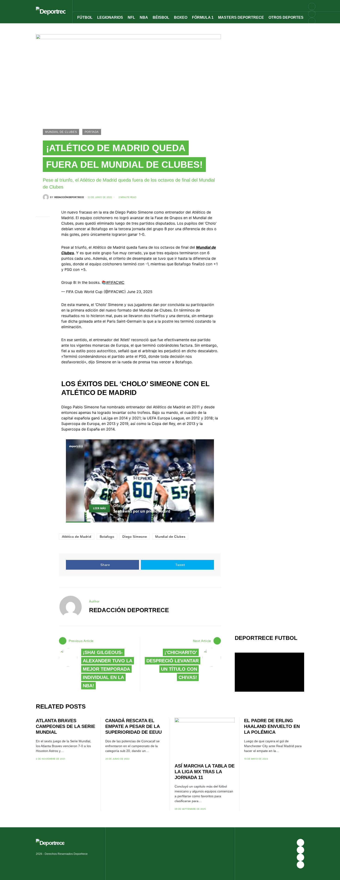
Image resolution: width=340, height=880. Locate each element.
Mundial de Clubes (61, 132)
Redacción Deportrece (129, 610)
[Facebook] (300, 842)
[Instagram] (311, 21)
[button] (313, 6)
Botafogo (107, 536)
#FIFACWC (115, 282)
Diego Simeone (134, 536)
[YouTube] (311, 14)
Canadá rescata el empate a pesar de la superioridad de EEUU (133, 726)
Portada (92, 132)
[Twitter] (311, 28)
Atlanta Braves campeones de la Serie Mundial (65, 726)
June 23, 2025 (139, 291)
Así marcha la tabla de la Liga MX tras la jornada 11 (205, 771)
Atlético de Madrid (76, 536)
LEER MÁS (99, 508)
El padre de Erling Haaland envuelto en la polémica (272, 726)
